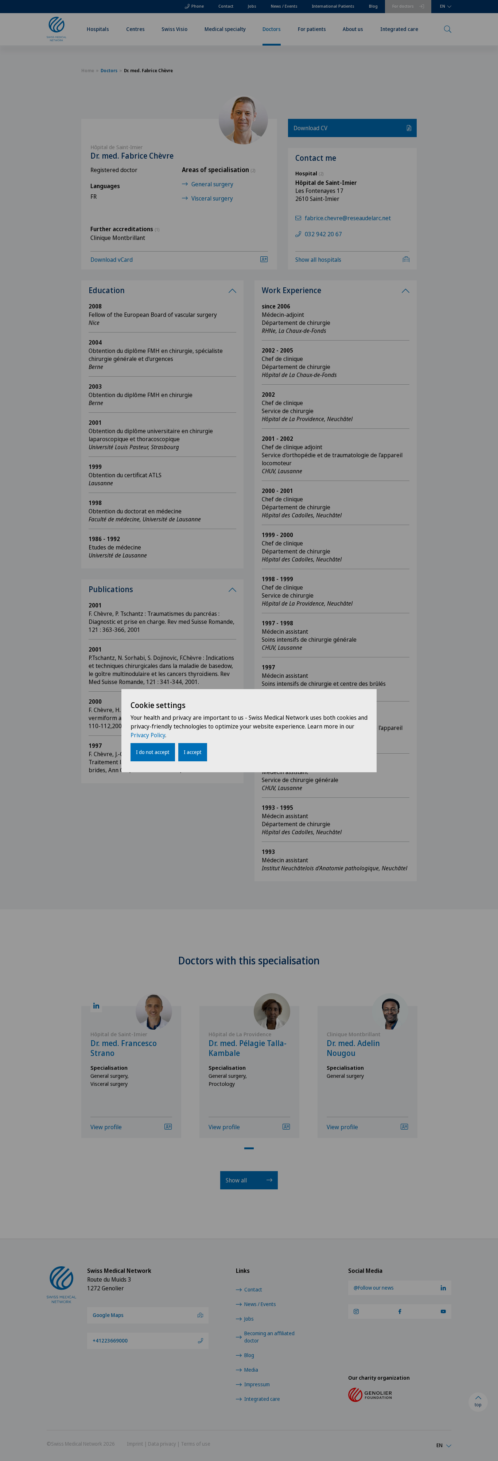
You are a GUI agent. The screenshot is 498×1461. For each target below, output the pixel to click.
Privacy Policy (148, 735)
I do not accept (153, 752)
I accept (193, 752)
